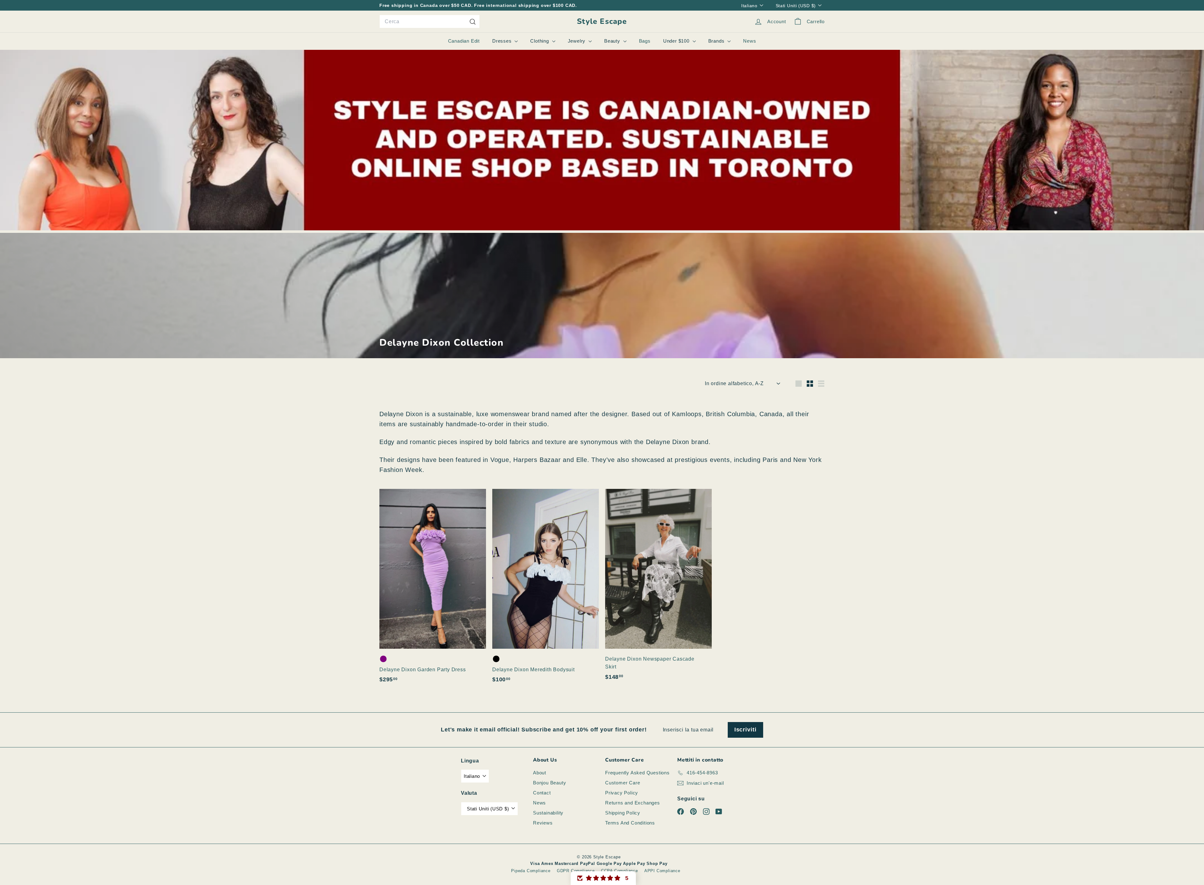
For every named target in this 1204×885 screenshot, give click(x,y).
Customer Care (622, 782)
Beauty (613, 41)
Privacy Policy (621, 792)
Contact (542, 792)
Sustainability (548, 812)
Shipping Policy (622, 812)
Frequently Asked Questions (637, 772)
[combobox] (429, 22)
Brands (717, 41)
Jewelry (577, 41)
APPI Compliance (662, 870)
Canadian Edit (464, 41)
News (749, 41)
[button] (603, 878)
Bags (645, 41)
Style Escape (602, 21)
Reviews (543, 822)
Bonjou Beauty (549, 782)
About (539, 772)
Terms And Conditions (630, 822)
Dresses (502, 41)
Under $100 (677, 41)
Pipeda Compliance (531, 870)
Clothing (540, 41)
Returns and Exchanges (632, 802)
